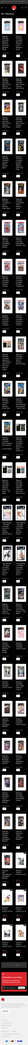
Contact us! (4, 1027)
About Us (6, 1011)
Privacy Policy (4, 1020)
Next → (18, 965)
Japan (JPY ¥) (6, 1031)
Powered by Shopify (5, 1036)
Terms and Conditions (6, 1023)
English (15, 1031)
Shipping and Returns (6, 1025)
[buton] (6, 1031)
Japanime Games (8, 1033)
